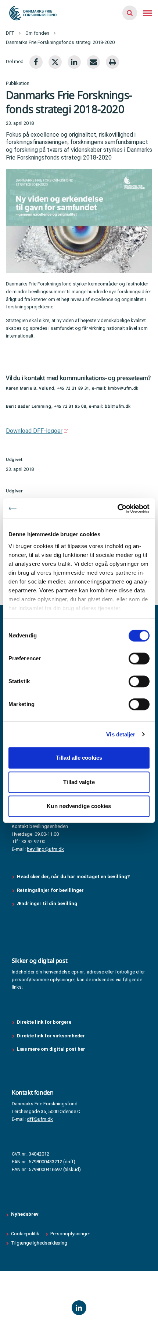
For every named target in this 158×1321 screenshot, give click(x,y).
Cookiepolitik (25, 1233)
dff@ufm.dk (40, 1119)
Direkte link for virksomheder (51, 1035)
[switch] (139, 658)
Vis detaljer (120, 734)
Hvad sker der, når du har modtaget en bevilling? (73, 876)
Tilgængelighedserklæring (39, 1243)
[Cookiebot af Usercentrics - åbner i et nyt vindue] (117, 508)
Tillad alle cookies (79, 757)
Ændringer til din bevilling (47, 903)
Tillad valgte (78, 782)
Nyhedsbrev (25, 1214)
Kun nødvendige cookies (79, 806)
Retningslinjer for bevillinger (51, 890)
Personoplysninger (70, 1233)
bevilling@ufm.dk (45, 849)
